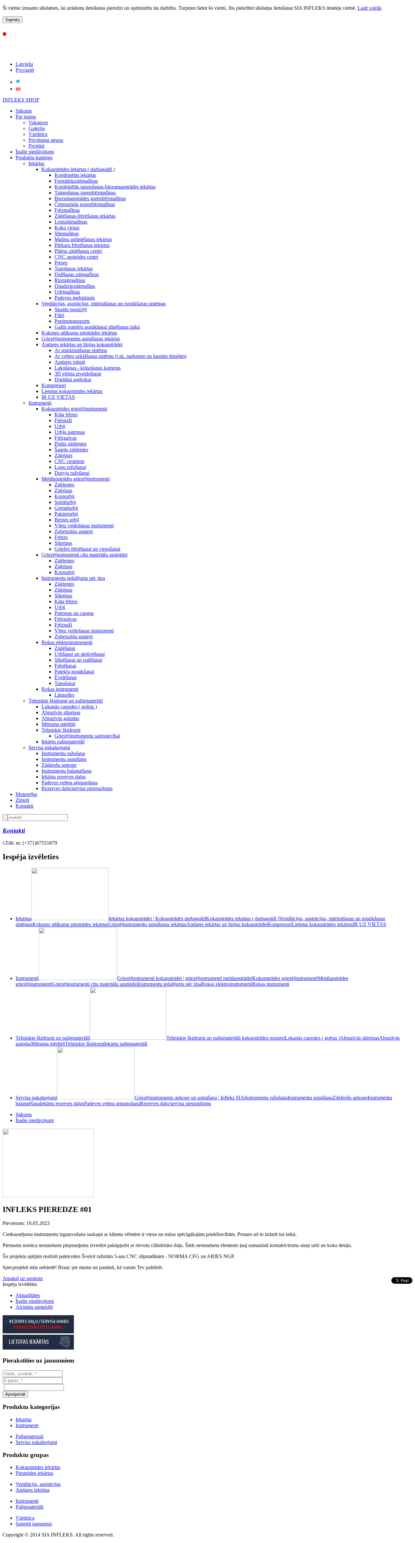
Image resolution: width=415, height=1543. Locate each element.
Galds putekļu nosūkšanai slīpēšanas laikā (97, 327)
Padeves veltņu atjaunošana (70, 782)
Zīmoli (22, 800)
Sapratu (12, 19)
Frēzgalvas (65, 438)
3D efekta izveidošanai (77, 373)
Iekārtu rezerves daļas (64, 776)
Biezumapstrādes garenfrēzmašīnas (90, 198)
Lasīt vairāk (370, 8)
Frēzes (61, 537)
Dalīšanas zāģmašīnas (76, 274)
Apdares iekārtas (33, 1490)
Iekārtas (36, 163)
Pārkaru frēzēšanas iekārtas (82, 245)
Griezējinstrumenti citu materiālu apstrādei (84, 554)
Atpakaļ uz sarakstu (23, 1278)
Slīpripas (63, 543)
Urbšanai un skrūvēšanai (79, 654)
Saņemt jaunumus (34, 1523)
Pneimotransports (72, 321)
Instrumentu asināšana (64, 759)
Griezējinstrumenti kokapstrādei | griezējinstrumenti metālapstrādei (184, 978)
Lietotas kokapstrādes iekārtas (72, 391)
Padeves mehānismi (74, 297)
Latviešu (24, 64)
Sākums (24, 111)
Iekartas (23, 1419)
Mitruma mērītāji (59, 724)
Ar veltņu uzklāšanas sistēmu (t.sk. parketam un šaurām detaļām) (120, 356)
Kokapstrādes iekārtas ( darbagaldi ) (78, 169)
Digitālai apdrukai (72, 379)
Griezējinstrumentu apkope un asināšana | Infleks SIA (189, 1097)
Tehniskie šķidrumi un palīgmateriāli (66, 701)
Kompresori (54, 385)
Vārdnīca (38, 134)
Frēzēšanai (65, 665)
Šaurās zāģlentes (71, 449)
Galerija (37, 128)
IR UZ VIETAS (58, 397)
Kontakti (24, 806)
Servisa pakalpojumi (49, 747)
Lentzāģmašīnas (70, 222)
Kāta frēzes (65, 414)
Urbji (59, 426)
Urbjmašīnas (67, 292)
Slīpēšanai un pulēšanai (78, 660)
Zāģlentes (64, 484)
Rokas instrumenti (60, 689)
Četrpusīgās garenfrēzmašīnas (84, 204)
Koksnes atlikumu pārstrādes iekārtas (79, 333)
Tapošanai (64, 683)
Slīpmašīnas (66, 233)
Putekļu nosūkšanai (74, 671)
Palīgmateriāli (29, 1507)
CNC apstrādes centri (76, 257)
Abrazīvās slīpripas (61, 712)
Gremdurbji (66, 508)
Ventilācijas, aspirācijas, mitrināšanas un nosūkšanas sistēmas (104, 303)
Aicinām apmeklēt (34, 1307)
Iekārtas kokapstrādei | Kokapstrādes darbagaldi (157, 918)
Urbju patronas (69, 432)
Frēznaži (63, 420)
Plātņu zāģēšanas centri (78, 251)
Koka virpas (66, 227)
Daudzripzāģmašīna (74, 286)
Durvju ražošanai (71, 473)
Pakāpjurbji (66, 514)
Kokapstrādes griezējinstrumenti (74, 408)
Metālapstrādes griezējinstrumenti (76, 479)
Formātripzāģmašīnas (76, 181)
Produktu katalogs (34, 157)
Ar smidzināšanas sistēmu (80, 350)
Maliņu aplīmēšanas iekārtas (83, 239)
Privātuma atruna (46, 140)
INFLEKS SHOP (21, 100)
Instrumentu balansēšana (66, 771)
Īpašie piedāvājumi (35, 151)
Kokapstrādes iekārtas (38, 1467)
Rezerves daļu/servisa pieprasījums (77, 788)
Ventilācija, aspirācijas (38, 1484)
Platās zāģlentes (70, 444)
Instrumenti (40, 403)
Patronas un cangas (74, 613)
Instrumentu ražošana (63, 753)
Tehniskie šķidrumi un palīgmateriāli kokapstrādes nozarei (225, 1038)
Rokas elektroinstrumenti (67, 642)
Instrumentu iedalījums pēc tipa (73, 578)
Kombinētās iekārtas (75, 175)
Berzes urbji (66, 519)
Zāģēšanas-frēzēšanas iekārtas (84, 216)
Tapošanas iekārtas (73, 268)
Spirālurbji (65, 502)
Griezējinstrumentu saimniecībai (87, 736)
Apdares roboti (69, 362)
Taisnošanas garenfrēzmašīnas (85, 192)
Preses (60, 262)
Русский (25, 70)
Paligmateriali (29, 1436)
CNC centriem (69, 461)
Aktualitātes (28, 1295)
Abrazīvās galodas (60, 718)
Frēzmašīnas (67, 210)
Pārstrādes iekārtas (34, 1473)
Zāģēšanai (64, 648)
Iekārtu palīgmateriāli (63, 741)
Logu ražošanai (70, 467)
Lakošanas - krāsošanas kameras (87, 368)
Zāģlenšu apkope (59, 765)
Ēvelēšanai (65, 677)
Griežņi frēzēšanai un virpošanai (87, 549)
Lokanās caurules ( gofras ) (69, 706)
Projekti (36, 146)
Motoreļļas (26, 794)
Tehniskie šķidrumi (61, 730)
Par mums (26, 116)
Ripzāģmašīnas (69, 280)
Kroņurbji (64, 496)
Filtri (59, 315)
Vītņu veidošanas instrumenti (84, 525)
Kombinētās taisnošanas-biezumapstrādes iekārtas (105, 187)
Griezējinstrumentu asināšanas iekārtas (81, 338)
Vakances (38, 122)
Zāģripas (63, 455)
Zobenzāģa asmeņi (73, 531)
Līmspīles (64, 695)
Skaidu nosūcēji (70, 309)
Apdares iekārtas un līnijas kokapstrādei (82, 344)
